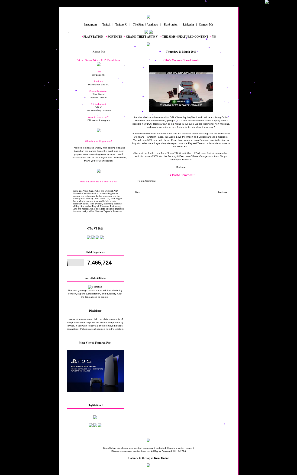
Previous (222, 192)
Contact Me (206, 24)
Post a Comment (146, 181)
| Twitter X (121, 24)
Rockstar (181, 167)
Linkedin (188, 24)
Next (137, 192)
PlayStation (170, 24)
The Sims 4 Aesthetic (145, 24)
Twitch (106, 24)
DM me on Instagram (98, 120)
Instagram (90, 24)
